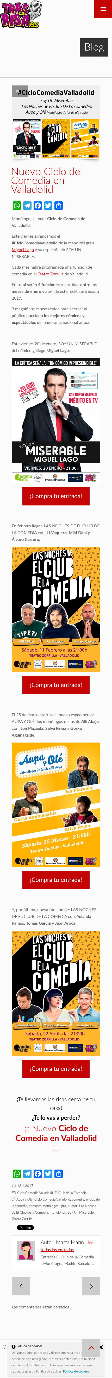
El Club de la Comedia (70, 1193)
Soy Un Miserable (81, 1212)
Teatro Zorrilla (51, 274)
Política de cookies (76, 1371)
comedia (78, 1199)
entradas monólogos (44, 1206)
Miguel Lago (23, 250)
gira (63, 1206)
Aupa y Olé (24, 1199)
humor (72, 1206)
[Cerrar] (101, 1347)
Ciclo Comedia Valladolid (35, 59)
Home (10, 59)
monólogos (58, 1212)
